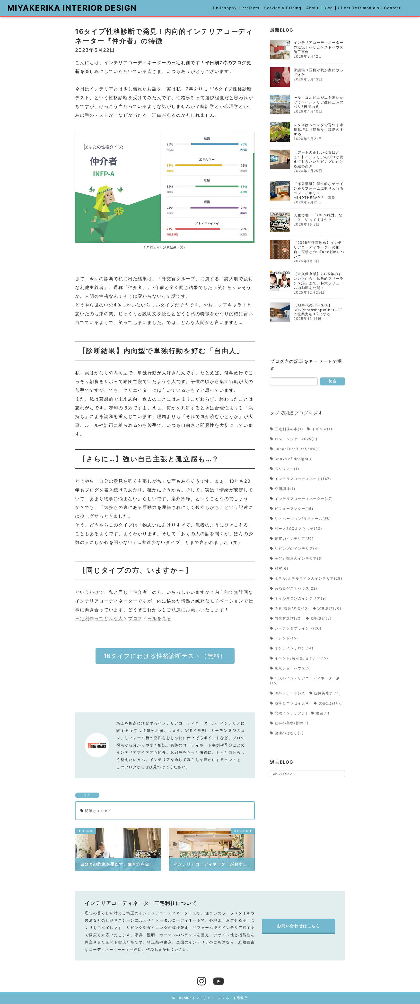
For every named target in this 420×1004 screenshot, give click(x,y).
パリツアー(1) (287, 469)
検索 (332, 381)
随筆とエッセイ (98, 811)
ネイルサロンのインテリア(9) (301, 598)
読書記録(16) (330, 703)
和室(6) (281, 568)
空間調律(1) (285, 489)
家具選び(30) (329, 608)
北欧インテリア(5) (291, 713)
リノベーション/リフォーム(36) (303, 518)
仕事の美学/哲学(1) (292, 723)
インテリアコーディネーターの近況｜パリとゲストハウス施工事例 (318, 47)
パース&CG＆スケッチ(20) (298, 528)
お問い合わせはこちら (298, 925)
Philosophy (225, 8)
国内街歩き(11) (327, 693)
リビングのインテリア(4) (297, 548)
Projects (250, 8)
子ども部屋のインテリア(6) (299, 558)
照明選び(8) (321, 618)
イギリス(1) (322, 429)
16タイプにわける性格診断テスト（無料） (165, 655)
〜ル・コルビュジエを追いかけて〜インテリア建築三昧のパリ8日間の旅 (318, 102)
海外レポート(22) (290, 693)
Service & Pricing (282, 8)
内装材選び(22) (288, 618)
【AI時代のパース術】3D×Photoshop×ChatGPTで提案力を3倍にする (318, 309)
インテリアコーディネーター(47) (304, 499)
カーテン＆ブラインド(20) (298, 628)
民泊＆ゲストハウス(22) (296, 588)
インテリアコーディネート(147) (303, 479)
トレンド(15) (286, 638)
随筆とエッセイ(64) (292, 703)
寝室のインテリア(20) (294, 538)
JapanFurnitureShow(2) (298, 449)
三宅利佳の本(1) (289, 429)
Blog (328, 8)
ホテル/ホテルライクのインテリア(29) (308, 578)
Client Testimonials (358, 8)
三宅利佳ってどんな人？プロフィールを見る (123, 618)
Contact (392, 8)
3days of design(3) (294, 459)
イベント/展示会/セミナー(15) (301, 658)
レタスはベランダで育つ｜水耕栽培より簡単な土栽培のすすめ (318, 129)
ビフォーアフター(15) (294, 508)
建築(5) (323, 713)
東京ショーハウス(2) (293, 668)
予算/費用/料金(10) (292, 608)
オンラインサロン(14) (294, 648)
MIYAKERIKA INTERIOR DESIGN (72, 8)
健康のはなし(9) (289, 733)
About (312, 8)
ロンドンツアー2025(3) (296, 439)
